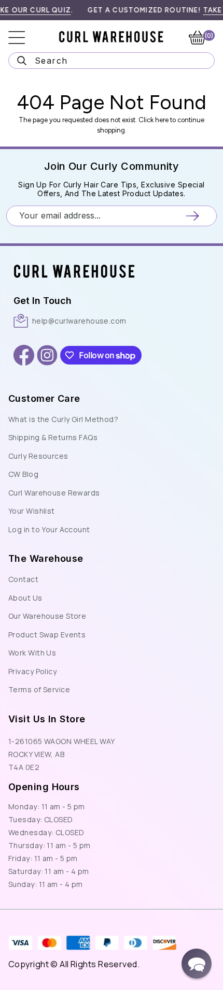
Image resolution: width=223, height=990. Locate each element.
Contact (23, 579)
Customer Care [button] (44, 398)
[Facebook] (23, 355)
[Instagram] (47, 355)
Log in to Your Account (49, 529)
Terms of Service (39, 689)
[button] (197, 964)
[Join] (192, 215)
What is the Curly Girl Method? (63, 419)
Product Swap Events (47, 634)
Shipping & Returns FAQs (52, 437)
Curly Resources (38, 456)
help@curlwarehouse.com (79, 321)
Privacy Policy (32, 671)
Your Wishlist (31, 511)
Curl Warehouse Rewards (54, 493)
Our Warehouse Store (47, 616)
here (162, 120)
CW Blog (23, 474)
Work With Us (32, 653)
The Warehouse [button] (45, 558)
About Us (25, 598)
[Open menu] (23, 38)
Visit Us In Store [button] (46, 719)
